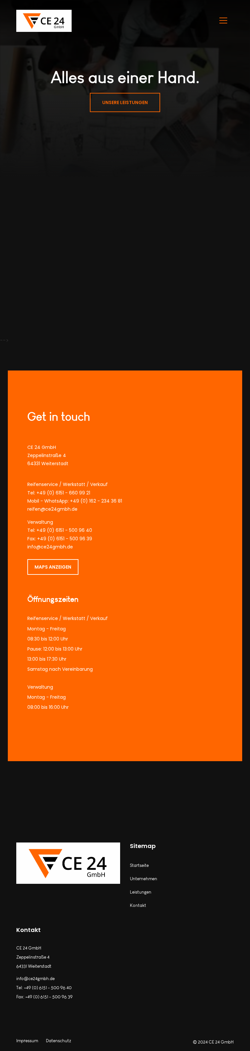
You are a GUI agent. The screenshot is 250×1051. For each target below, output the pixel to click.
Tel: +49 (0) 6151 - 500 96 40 (59, 530)
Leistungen (140, 892)
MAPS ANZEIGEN (53, 567)
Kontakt (138, 905)
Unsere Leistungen (125, 102)
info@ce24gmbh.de (50, 547)
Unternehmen (143, 879)
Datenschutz (58, 1041)
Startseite (139, 865)
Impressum (27, 1041)
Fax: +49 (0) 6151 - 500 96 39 (59, 538)
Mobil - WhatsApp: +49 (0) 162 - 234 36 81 (74, 501)
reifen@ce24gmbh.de (52, 509)
